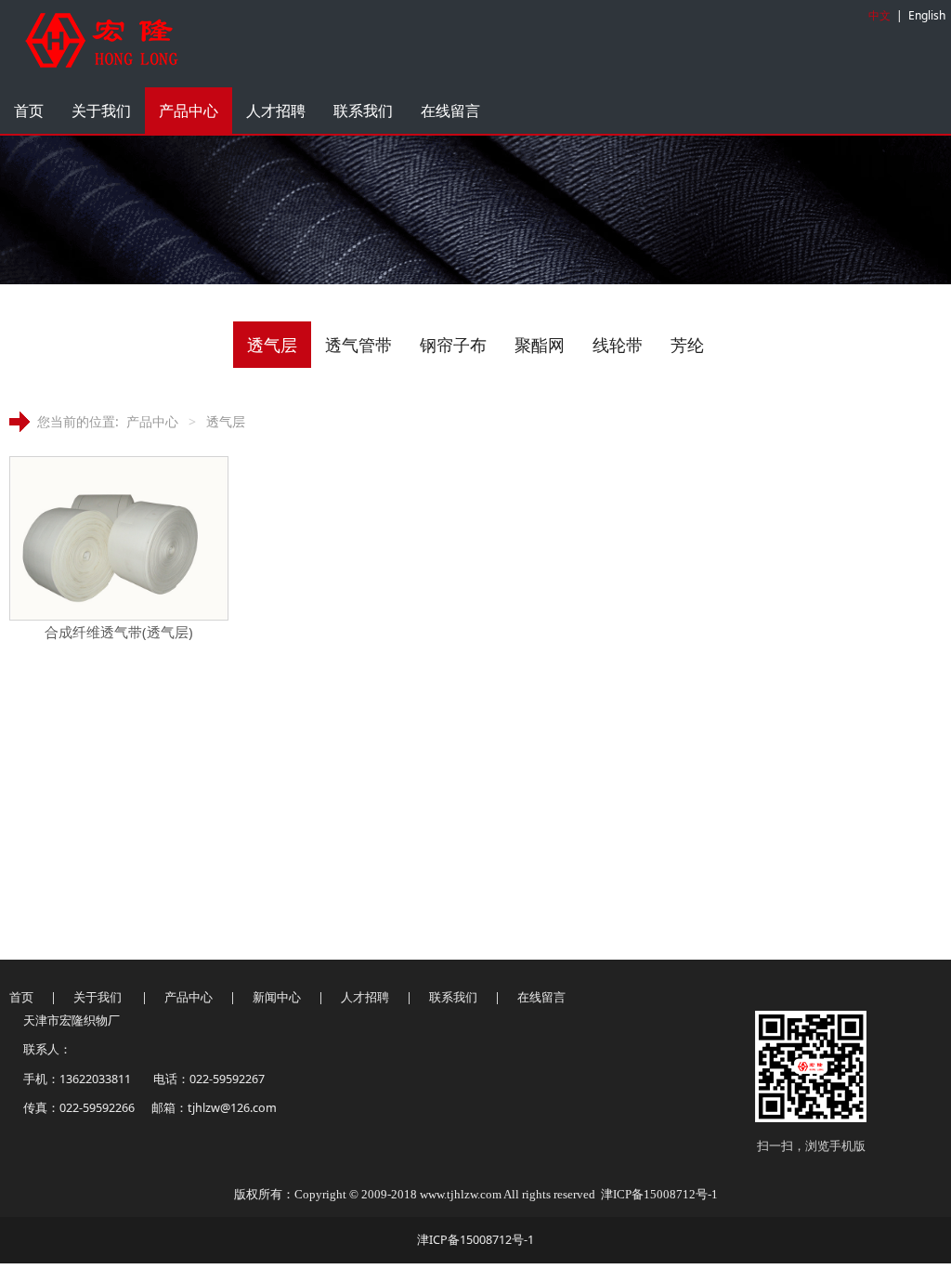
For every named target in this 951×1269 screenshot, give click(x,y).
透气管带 (358, 345)
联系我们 (363, 110)
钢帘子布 (453, 345)
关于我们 (101, 110)
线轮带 (618, 345)
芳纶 (687, 345)
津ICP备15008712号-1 (659, 1194)
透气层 (272, 345)
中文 (879, 15)
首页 (29, 110)
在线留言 (450, 110)
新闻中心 (278, 997)
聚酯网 (540, 345)
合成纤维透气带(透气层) (119, 631)
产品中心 (188, 110)
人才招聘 (276, 110)
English (926, 15)
